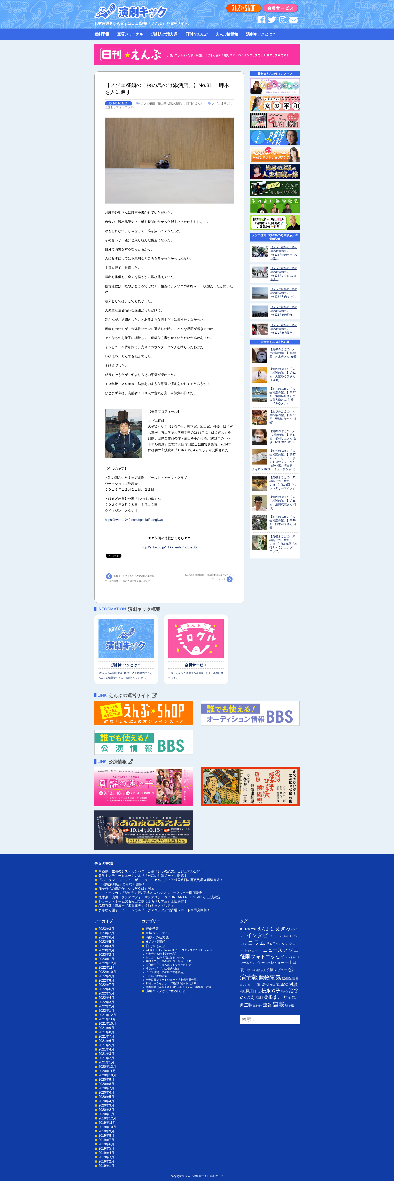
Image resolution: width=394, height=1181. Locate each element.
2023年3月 (106, 950)
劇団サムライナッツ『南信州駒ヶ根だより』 (172, 983)
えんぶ (264, 929)
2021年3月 (106, 1053)
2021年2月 (106, 1058)
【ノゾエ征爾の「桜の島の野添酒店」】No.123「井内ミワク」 (284, 293)
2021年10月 (107, 1023)
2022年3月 (106, 1002)
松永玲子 (270, 990)
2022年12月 (107, 963)
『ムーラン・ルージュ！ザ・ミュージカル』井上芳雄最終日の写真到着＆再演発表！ (160, 880)
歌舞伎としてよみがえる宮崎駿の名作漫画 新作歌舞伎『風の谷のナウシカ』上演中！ (129, 578)
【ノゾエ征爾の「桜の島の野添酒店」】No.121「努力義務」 (283, 329)
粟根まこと (275, 997)
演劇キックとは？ (261, 34)
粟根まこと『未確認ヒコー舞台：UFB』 (170, 961)
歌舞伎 (284, 991)
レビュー (277, 962)
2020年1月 (106, 1114)
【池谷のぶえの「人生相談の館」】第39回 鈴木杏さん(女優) (283, 353)
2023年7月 (106, 933)
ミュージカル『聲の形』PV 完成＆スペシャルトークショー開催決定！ (152, 893)
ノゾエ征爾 (219, 103)
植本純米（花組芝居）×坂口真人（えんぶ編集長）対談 (178, 987)
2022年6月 (106, 989)
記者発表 (257, 1005)
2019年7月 (106, 1140)
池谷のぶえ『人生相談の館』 (163, 968)
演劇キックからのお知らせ (165, 991)
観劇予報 (101, 34)
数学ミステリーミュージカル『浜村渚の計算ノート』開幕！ (142, 875)
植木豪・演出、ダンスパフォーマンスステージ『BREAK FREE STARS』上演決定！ (161, 897)
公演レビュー (277, 970)
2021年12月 (107, 1015)
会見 (263, 970)
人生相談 (255, 970)
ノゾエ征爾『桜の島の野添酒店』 (162, 103)
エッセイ (283, 936)
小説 (242, 991)
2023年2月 (106, 954)
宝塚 (272, 984)
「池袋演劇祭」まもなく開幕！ (121, 884)
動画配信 (288, 978)
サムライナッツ (277, 943)
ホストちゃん (293, 957)
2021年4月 (106, 1049)
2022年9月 (106, 976)
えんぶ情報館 (227, 34)
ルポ (268, 963)
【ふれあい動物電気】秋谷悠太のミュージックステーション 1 (209, 576)
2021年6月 (106, 1041)
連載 (278, 1004)
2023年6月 (106, 937)
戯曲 (249, 990)
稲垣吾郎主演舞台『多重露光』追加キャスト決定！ (136, 905)
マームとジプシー (252, 962)
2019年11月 (107, 1122)
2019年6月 (106, 1144)
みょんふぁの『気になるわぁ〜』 (166, 957)
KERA (245, 929)
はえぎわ (280, 928)
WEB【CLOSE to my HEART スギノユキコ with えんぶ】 (180, 950)
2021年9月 (106, 1028)
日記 (258, 991)
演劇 (259, 998)
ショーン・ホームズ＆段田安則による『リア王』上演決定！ (142, 901)
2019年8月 (106, 1135)
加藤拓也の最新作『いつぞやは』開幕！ (128, 888)
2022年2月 (106, 1006)
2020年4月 (106, 1101)
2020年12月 (107, 1066)
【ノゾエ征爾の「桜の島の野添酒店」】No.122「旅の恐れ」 (283, 311)
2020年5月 (106, 1097)
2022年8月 (106, 980)
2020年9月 (106, 1079)
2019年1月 (106, 1165)
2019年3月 (106, 1157)
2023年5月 (106, 941)
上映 (247, 970)
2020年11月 (107, 1071)
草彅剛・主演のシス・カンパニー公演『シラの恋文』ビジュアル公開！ (151, 871)
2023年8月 (106, 928)
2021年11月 (107, 1019)
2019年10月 (107, 1127)
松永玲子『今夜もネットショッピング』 (170, 964)
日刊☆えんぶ (197, 34)
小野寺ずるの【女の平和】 (162, 953)
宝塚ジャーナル (130, 34)
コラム (257, 942)
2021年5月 (106, 1045)
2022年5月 (106, 993)
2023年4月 (106, 946)
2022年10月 (107, 972)
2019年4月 (106, 1153)
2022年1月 (106, 1010)
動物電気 (270, 977)
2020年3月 (106, 1105)
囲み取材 (263, 984)
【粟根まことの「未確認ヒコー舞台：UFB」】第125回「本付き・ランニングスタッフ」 (283, 544)
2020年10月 (107, 1075)
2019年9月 (106, 1131)
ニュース (273, 950)
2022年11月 (107, 967)
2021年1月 (106, 1062)
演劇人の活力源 (164, 34)
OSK (254, 929)
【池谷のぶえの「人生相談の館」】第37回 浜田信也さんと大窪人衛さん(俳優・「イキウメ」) (282, 396)
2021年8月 (106, 1032)
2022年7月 (106, 984)
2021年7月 (106, 1036)
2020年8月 (106, 1084)
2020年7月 (106, 1088)
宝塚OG (282, 985)
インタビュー (262, 935)
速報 (267, 1004)
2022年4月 (106, 997)
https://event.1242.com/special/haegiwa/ (134, 520)
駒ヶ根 (289, 1005)
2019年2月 (106, 1161)
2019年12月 (107, 1118)
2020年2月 (106, 1109)
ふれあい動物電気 (156, 975)
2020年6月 (106, 1092)
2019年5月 (106, 1148)
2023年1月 (106, 959)
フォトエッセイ (126, 107)
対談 (293, 984)
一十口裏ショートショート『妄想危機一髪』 (172, 979)
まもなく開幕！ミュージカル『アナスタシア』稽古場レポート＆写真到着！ (154, 910)
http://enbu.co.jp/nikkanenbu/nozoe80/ (169, 547)
